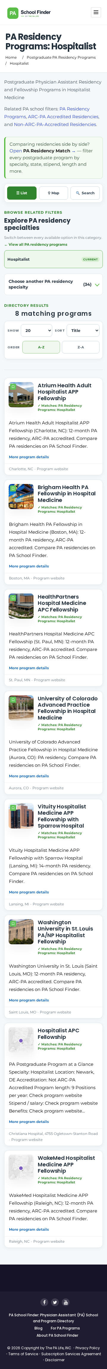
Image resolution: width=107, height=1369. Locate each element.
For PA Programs (65, 1328)
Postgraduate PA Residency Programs (61, 57)
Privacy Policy (87, 1347)
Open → (43, 151)
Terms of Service (23, 1353)
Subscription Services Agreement (71, 1353)
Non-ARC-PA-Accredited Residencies (55, 124)
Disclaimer (54, 1359)
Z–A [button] (81, 347)
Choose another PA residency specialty (50, 284)
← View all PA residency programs (35, 244)
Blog (38, 1328)
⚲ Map (53, 193)
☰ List (21, 193)
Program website (52, 469)
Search (88, 193)
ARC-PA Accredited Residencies (63, 116)
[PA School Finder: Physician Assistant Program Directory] (35, 13)
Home (11, 57)
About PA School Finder (57, 1335)
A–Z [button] (41, 347)
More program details (29, 457)
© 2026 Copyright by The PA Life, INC (39, 1347)
